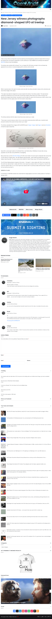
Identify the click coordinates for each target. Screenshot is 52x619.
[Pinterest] (24, 215)
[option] (26, 591)
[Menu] (1, 9)
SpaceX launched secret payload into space (6, 260)
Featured (7, 12)
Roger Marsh (5, 25)
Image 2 (34, 125)
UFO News (9, 15)
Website (28, 360)
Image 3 (39, 125)
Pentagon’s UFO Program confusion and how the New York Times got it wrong (22, 424)
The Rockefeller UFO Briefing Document (15, 417)
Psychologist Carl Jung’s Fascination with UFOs (16, 503)
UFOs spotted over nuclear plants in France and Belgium (18, 431)
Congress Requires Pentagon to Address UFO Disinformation (19, 444)
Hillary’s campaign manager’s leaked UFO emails (16, 602)
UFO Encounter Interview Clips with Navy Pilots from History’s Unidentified (21, 477)
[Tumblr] (21, 215)
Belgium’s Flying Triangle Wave (13, 437)
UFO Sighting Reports (17, 15)
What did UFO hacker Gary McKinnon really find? (16, 411)
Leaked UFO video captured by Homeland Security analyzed (19, 523)
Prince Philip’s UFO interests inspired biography (16, 490)
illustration (48, 125)
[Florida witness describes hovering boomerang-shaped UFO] (26, 263)
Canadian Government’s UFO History (14, 510)
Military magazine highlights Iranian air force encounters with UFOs (20, 483)
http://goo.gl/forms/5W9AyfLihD (13, 320)
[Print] (36, 215)
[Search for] (50, 9)
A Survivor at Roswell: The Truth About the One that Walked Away (14, 385)
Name (2, 355)
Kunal (8, 311)
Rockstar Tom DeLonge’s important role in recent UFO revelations (20, 536)
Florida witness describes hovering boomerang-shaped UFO (25, 270)
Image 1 (30, 125)
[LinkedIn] (18, 215)
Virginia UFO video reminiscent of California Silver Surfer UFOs (43, 269)
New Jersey (30, 209)
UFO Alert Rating (16, 155)
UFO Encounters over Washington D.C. (14, 450)
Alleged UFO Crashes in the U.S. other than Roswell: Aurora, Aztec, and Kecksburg (23, 496)
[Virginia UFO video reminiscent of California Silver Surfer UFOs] (43, 263)
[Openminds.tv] (26, 4)
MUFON (3, 62)
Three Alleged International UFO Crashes (15, 464)
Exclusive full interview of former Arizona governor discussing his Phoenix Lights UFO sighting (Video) (27, 470)
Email (2, 360)
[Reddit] (27, 215)
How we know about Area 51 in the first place (16, 516)
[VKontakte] (30, 215)
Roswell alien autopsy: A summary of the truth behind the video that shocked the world (24, 529)
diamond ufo (13, 209)
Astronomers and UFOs (5, 389)
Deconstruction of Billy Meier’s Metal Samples (10, 380)
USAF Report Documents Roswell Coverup (15, 457)
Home (3, 12)
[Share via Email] (33, 215)
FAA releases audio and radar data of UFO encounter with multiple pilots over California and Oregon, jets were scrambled (25, 376)
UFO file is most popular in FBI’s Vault (8, 394)
